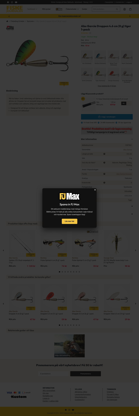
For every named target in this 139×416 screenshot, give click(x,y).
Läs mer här (69, 221)
